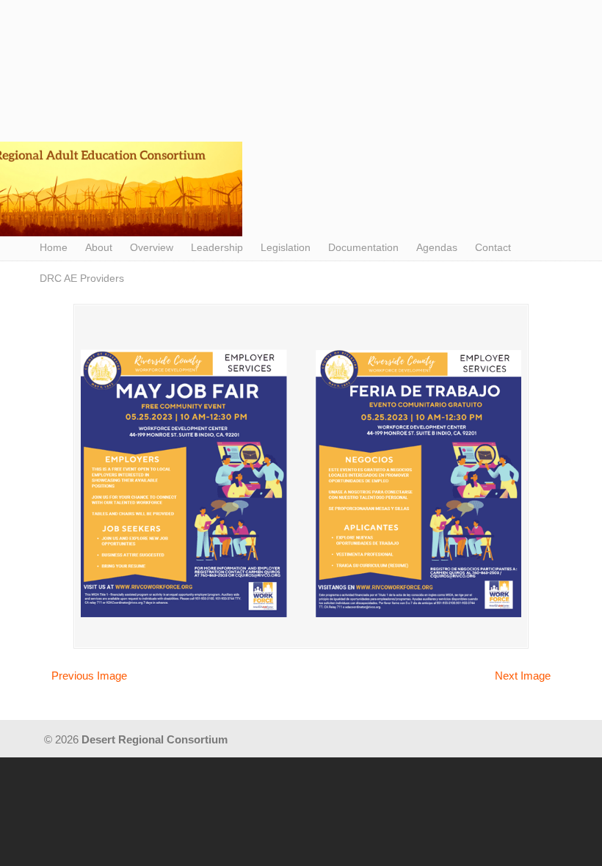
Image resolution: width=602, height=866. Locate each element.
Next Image (523, 675)
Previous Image (89, 675)
